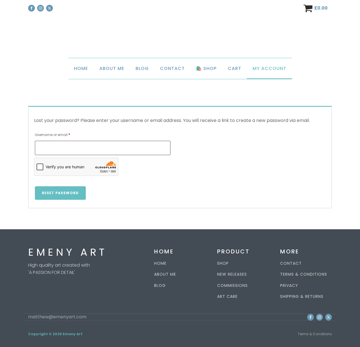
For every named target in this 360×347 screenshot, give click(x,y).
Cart (234, 68)
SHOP (223, 263)
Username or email (60, 134)
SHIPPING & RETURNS (301, 296)
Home (81, 68)
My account (269, 68)
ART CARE (227, 296)
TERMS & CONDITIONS (303, 274)
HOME (160, 263)
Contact (172, 68)
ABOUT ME (165, 274)
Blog (142, 68)
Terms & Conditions (315, 334)
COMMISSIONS (232, 286)
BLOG (160, 286)
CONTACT (291, 263)
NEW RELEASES (232, 274)
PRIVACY (289, 286)
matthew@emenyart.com (57, 317)
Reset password (60, 192)
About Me (111, 68)
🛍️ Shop (206, 68)
